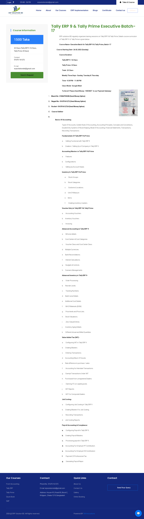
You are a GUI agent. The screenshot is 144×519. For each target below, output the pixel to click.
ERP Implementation (79, 10)
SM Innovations (89, 514)
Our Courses (60, 10)
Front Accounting (12, 484)
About (48, 10)
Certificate (106, 10)
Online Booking (79, 497)
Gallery (76, 492)
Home (38, 10)
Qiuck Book (10, 497)
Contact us (120, 10)
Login (9, 2)
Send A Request (27, 75)
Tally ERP (9, 488)
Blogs (95, 10)
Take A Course (128, 2)
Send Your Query (123, 488)
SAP (7, 501)
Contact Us (78, 488)
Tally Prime (10, 492)
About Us (77, 484)
